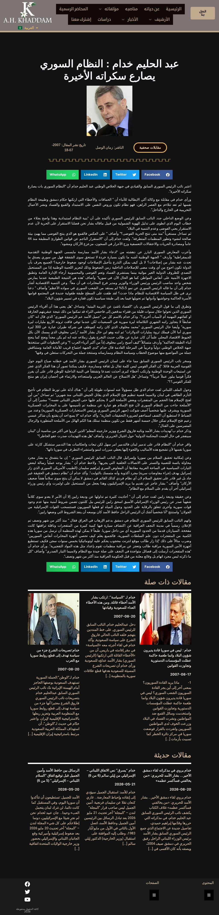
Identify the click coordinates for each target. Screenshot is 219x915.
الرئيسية (174, 9)
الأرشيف (162, 19)
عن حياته (152, 9)
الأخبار (132, 19)
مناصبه (131, 9)
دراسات (104, 19)
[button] (150, 147)
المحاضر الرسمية (73, 9)
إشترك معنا (81, 19)
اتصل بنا (202, 13)
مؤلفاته (112, 9)
